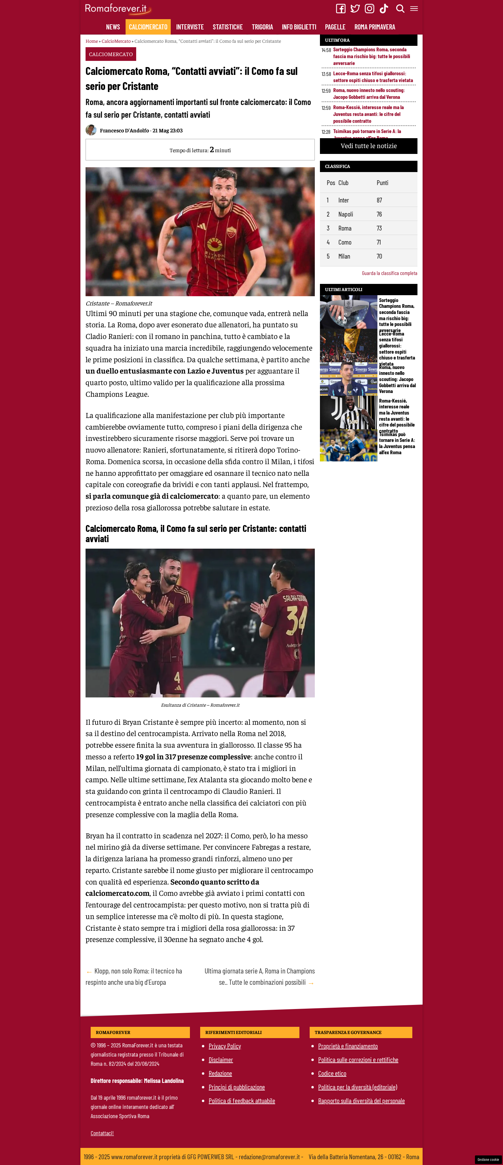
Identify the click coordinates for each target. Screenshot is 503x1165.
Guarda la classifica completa (389, 273)
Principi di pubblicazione (237, 1087)
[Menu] (414, 8)
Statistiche (228, 27)
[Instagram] (369, 8)
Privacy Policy (225, 1046)
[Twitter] (355, 8)
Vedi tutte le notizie (369, 145)
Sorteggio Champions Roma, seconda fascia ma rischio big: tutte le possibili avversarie (371, 56)
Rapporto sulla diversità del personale (361, 1100)
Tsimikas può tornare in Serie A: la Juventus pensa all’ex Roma (367, 134)
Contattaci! (102, 1133)
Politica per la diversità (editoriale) (357, 1087)
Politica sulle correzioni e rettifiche (358, 1059)
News (113, 27)
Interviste (190, 27)
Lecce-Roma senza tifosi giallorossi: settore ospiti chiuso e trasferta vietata (373, 76)
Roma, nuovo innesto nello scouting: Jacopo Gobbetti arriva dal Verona (369, 93)
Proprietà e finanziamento (348, 1046)
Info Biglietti (299, 27)
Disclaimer (221, 1059)
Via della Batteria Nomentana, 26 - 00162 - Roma (364, 1156)
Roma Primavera (374, 27)
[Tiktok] (384, 8)
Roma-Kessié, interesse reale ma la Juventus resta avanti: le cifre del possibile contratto (368, 114)
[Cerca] (400, 8)
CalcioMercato (148, 27)
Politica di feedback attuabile (242, 1100)
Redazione (220, 1073)
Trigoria (262, 27)
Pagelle (335, 27)
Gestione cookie (488, 1159)
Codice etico (332, 1073)
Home (92, 41)
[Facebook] (341, 8)
